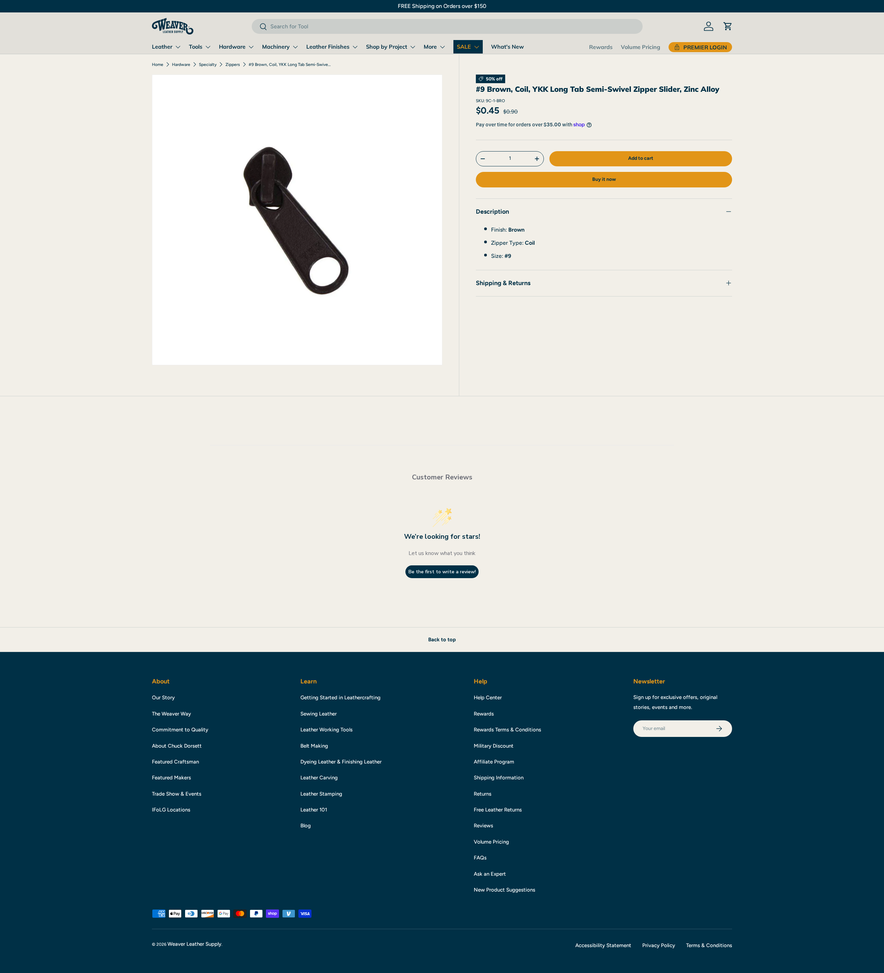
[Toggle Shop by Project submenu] (413, 47)
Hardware (232, 46)
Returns (482, 794)
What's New (507, 46)
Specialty (208, 64)
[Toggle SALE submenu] (476, 47)
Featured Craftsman (175, 762)
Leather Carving (319, 778)
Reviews (483, 826)
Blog (305, 826)
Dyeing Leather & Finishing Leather (341, 762)
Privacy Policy (658, 945)
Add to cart (640, 158)
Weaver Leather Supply (194, 944)
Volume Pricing (640, 46)
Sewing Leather (318, 714)
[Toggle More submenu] (442, 47)
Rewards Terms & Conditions (507, 730)
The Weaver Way (171, 714)
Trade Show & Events (176, 794)
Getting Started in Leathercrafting (340, 697)
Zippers (232, 64)
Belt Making (314, 746)
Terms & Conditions (709, 945)
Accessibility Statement (603, 945)
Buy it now (604, 179)
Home (157, 64)
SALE (464, 46)
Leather (162, 46)
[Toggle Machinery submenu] (295, 47)
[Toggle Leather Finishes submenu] (355, 47)
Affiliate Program (494, 762)
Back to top (442, 639)
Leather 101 (313, 810)
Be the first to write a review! (442, 571)
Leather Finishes (327, 46)
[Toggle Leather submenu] (178, 47)
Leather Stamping (321, 794)
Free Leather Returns (498, 810)
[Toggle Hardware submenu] (251, 47)
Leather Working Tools (326, 730)
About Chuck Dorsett (177, 746)
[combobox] (447, 26)
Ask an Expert (490, 874)
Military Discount (493, 746)
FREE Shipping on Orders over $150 (442, 6)
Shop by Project (386, 46)
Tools (195, 46)
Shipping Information (498, 778)
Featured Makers (171, 778)
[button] (728, 26)
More (430, 46)
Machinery (276, 46)
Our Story (163, 697)
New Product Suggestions (504, 890)
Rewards (601, 46)
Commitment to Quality (180, 730)
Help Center (488, 697)
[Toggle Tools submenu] (208, 47)
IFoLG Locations (171, 810)
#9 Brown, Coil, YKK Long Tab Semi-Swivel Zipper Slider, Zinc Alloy (290, 64)
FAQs (480, 858)
